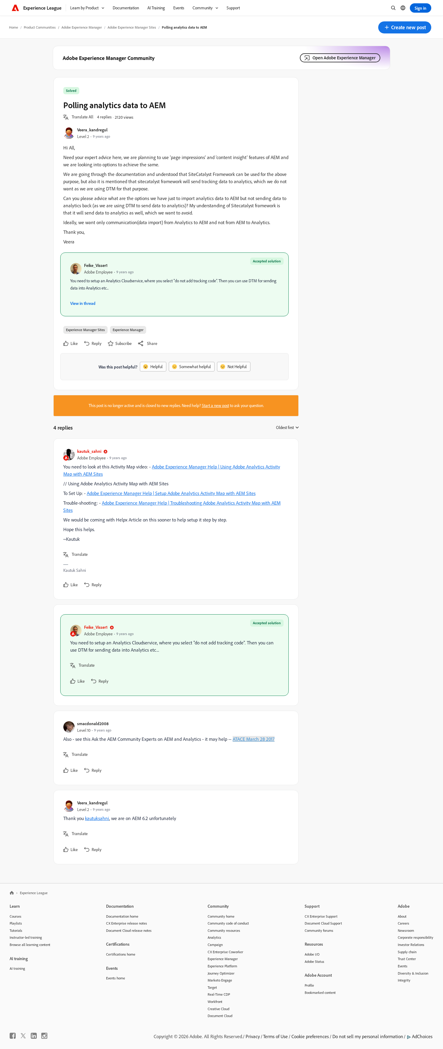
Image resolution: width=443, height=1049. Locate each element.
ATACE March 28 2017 (254, 739)
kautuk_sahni (89, 451)
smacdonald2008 (92, 723)
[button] (404, 27)
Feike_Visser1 (96, 265)
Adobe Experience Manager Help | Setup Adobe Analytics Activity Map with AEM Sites (171, 493)
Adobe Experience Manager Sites (132, 27)
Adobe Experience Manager (81, 27)
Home (13, 27)
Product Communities (40, 27)
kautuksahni (97, 818)
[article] (174, 519)
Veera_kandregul (92, 129)
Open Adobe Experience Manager (344, 58)
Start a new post (215, 405)
